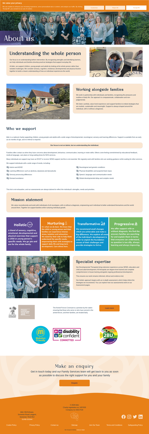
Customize (94, 8)
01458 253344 (27, 419)
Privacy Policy (34, 425)
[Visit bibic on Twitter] (135, 417)
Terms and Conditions (114, 425)
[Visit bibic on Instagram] (129, 417)
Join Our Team (94, 425)
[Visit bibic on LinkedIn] (141, 417)
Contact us (54, 425)
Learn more (109, 308)
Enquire (74, 383)
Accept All (136, 8)
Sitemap (74, 425)
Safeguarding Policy (135, 425)
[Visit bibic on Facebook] (124, 417)
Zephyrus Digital (81, 429)
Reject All (115, 8)
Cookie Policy (11, 425)
